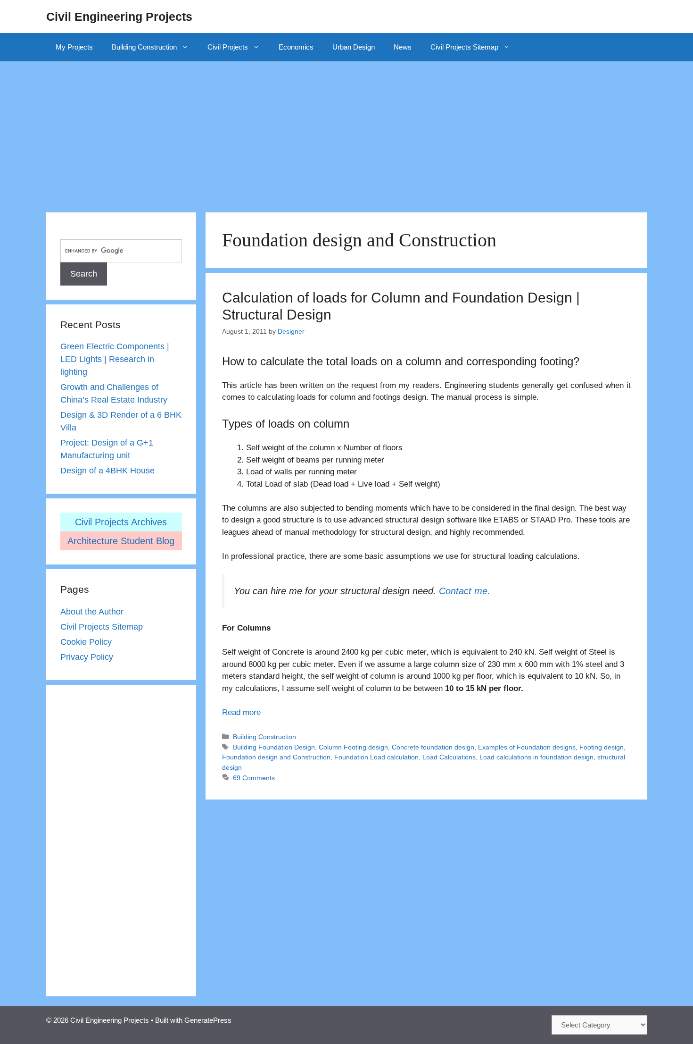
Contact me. (464, 591)
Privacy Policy (86, 657)
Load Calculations (449, 757)
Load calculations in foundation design (536, 757)
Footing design (601, 747)
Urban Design (353, 47)
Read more (241, 712)
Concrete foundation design (433, 747)
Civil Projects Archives (121, 522)
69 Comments (254, 778)
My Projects (74, 47)
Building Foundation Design (274, 747)
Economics (296, 47)
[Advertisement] (346, 132)
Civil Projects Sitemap (464, 47)
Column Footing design (353, 747)
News (403, 47)
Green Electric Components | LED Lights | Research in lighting (114, 359)
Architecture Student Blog (120, 541)
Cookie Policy (86, 642)
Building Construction (144, 47)
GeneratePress (207, 1020)
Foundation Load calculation (376, 757)
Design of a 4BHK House (107, 470)
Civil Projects (227, 47)
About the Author (92, 611)
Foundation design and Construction (276, 757)
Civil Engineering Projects (119, 16)
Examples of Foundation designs (527, 747)
